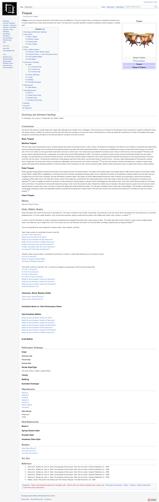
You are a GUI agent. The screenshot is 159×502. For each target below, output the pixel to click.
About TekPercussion (37, 499)
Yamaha (24, 407)
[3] (29, 181)
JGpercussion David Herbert (31, 299)
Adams (24, 393)
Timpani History (33, 204)
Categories (26, 485)
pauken (37, 118)
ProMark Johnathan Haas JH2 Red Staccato (37, 244)
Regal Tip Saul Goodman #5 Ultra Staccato (36, 239)
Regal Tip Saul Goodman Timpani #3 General (37, 281)
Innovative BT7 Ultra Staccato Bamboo (35, 249)
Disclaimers (47, 499)
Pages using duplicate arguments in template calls (48, 485)
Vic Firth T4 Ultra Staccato (31, 234)
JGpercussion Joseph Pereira (32, 296)
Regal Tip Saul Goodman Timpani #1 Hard (36, 318)
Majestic (24, 400)
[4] (28, 190)
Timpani (132, 485)
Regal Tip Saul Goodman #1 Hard (33, 237)
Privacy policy (25, 499)
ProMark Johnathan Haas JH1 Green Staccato (38, 247)
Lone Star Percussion (29, 453)
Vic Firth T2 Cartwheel (29, 272)
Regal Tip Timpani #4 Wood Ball (33, 259)
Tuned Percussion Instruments (33, 487)
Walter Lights (26, 405)
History (126, 485)
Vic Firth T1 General (29, 269)
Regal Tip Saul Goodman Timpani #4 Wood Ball (38, 325)
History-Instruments (143, 485)
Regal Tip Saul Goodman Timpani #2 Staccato (37, 279)
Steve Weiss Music (28, 448)
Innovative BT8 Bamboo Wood (32, 261)
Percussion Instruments (114, 485)
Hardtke (24, 395)
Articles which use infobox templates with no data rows (85, 485)
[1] (143, 151)
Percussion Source (28, 451)
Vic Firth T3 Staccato (29, 274)
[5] (129, 214)
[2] (100, 161)
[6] (132, 222)
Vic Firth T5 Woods (28, 256)
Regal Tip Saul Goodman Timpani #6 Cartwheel (38, 284)
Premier (24, 402)
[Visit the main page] (9, 8)
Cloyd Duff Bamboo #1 (29, 286)
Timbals (35, 16)
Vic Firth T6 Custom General (31, 277)
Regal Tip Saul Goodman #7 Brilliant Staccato (37, 242)
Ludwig (24, 397)
